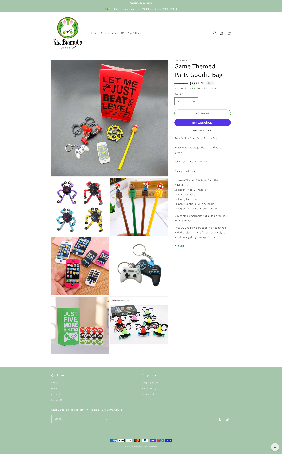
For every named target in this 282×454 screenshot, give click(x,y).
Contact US (57, 399)
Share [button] (181, 245)
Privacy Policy (149, 394)
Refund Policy (149, 388)
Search (54, 382)
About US (56, 394)
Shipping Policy (150, 382)
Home (54, 388)
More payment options (203, 130)
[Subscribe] (106, 419)
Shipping (191, 88)
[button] (104, 33)
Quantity (178, 94)
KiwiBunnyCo (136, 447)
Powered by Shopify (149, 447)
